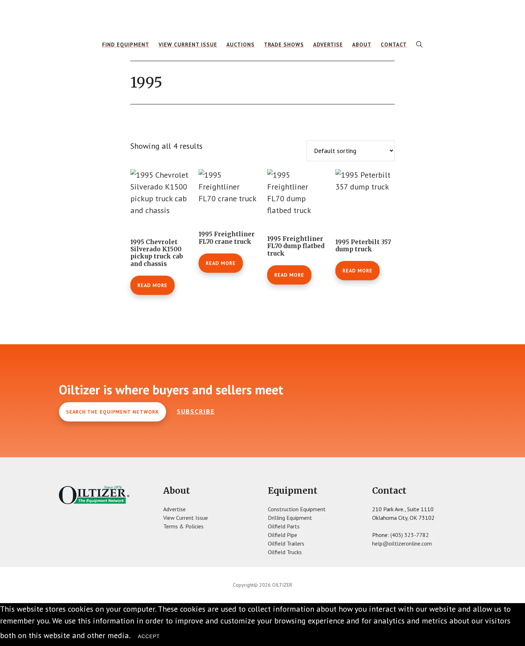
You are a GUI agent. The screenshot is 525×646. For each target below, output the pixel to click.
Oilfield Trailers (286, 543)
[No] (174, 638)
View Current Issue (185, 517)
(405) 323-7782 (409, 534)
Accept (149, 636)
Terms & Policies (183, 526)
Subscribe (196, 411)
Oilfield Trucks (285, 552)
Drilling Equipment (290, 517)
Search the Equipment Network (112, 412)
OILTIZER (262, 16)
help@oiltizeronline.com (402, 543)
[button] (419, 44)
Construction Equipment (297, 509)
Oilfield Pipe (282, 534)
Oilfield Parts (284, 526)
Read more (153, 285)
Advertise (174, 509)
